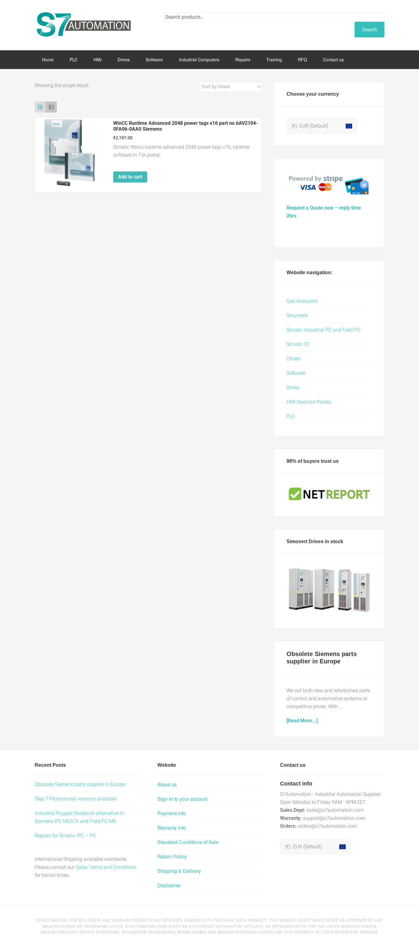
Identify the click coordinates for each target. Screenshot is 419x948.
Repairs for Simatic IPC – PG (65, 836)
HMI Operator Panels (308, 402)
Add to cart (130, 177)
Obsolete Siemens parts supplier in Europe (80, 784)
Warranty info (171, 827)
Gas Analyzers (301, 301)
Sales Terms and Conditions (106, 867)
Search (369, 30)
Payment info (171, 813)
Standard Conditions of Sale (188, 842)
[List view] (51, 107)
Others (293, 359)
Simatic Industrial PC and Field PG (323, 330)
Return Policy (172, 856)
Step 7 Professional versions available (76, 799)
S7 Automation (84, 24)
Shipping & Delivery (179, 870)
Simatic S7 (297, 344)
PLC (290, 416)
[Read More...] (302, 720)
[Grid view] (40, 107)
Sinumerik (297, 315)
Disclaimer (169, 885)
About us (167, 784)
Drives (293, 387)
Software (296, 373)
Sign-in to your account (182, 798)
